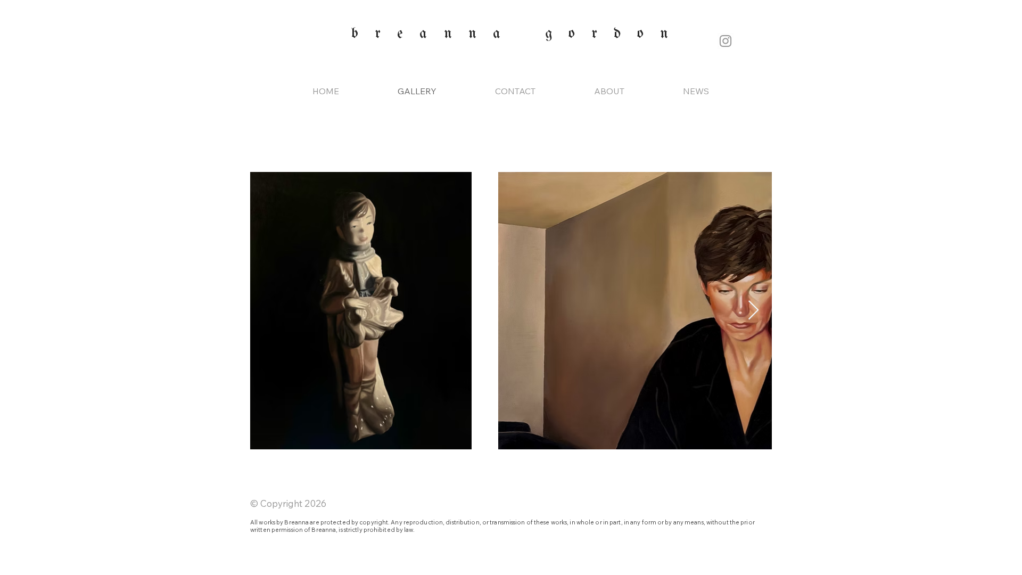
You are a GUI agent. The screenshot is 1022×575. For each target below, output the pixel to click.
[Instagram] (725, 41)
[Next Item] (753, 310)
